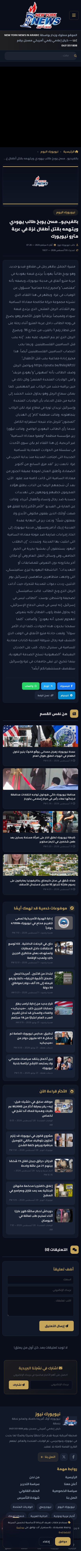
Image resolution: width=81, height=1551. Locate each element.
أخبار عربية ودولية (64, 1516)
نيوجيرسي (45, 1506)
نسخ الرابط (43, 695)
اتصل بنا (50, 1456)
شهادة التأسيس (28, 1497)
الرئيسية (69, 151)
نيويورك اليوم (49, 151)
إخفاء (46, 1541)
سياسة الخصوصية (64, 1490)
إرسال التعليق (55, 1326)
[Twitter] (64, 1457)
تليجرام (65, 695)
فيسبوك (65, 686)
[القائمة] (74, 15)
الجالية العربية (38, 1516)
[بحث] (75, 55)
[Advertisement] (40, 107)
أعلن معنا (70, 1484)
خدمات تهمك (16, 1516)
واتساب (29, 686)
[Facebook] (73, 1457)
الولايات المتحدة (23, 1506)
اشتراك (17, 1384)
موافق (63, 1541)
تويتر (46, 686)
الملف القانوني (29, 1490)
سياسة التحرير (30, 1484)
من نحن (34, 1477)
